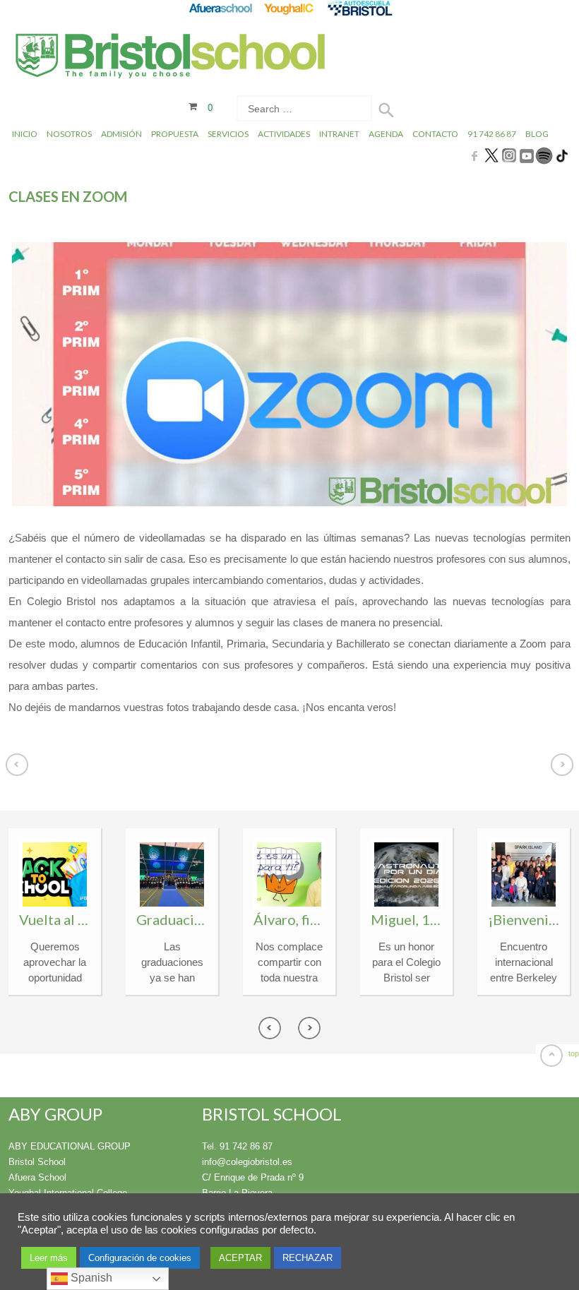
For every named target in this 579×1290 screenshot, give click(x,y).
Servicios (228, 134)
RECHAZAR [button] (307, 1258)
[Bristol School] (171, 57)
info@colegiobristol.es (247, 1162)
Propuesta (174, 134)
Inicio (24, 134)
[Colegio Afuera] (219, 8)
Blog (537, 134)
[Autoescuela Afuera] (359, 8)
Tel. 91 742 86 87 (237, 1146)
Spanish (90, 1278)
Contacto (435, 134)
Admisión (121, 134)
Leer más (49, 1258)
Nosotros (69, 134)
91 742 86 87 (491, 134)
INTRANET (339, 134)
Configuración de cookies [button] (139, 1258)
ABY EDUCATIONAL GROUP (69, 1146)
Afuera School (37, 1177)
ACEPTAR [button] (240, 1258)
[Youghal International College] (289, 8)
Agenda (386, 134)
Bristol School (37, 1162)
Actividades (284, 134)
